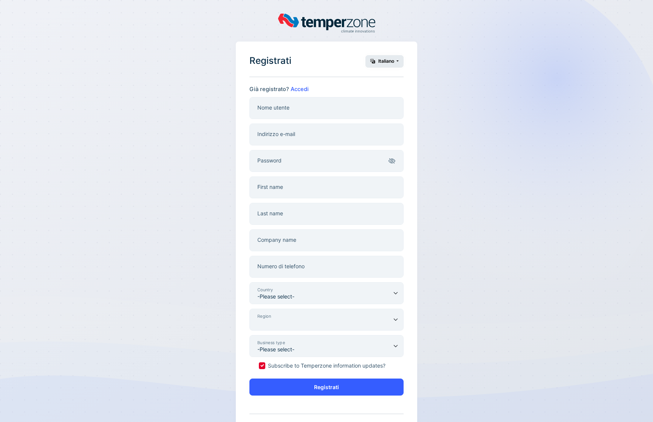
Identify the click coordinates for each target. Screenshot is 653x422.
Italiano (386, 61)
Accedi (300, 89)
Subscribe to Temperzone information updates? (326, 365)
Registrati (326, 387)
